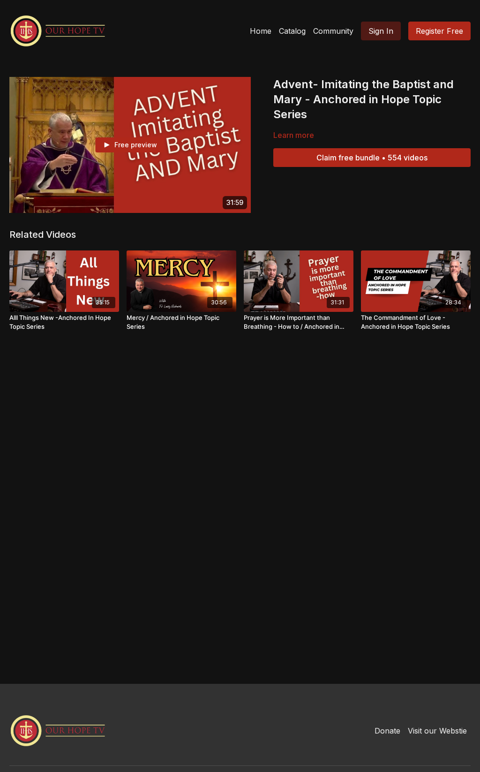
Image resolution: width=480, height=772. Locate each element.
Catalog (292, 31)
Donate (387, 730)
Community (333, 31)
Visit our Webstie (437, 730)
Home (260, 31)
